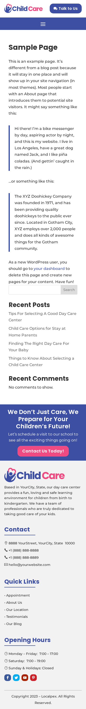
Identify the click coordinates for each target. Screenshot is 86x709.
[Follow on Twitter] (16, 677)
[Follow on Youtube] (25, 677)
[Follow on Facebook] (7, 677)
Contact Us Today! (43, 451)
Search (69, 290)
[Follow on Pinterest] (33, 677)
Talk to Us (68, 8)
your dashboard (49, 268)
